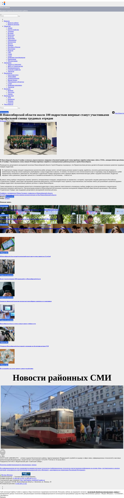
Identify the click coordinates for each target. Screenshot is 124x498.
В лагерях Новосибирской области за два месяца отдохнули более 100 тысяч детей (29, 219)
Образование (12, 40)
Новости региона (13, 24)
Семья (10, 54)
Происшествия (9, 96)
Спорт (10, 56)
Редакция (3, 121)
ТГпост (7, 198)
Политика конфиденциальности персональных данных (18, 465)
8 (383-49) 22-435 (18, 478)
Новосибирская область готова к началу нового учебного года (18, 323)
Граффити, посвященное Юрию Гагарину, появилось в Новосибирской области (26, 193)
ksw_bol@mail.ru (25, 480)
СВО (9, 52)
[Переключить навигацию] (1, 14)
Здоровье (11, 31)
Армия (10, 28)
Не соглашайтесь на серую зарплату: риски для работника (16, 368)
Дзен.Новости (8, 104)
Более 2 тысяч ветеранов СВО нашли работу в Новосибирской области (20, 279)
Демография (12, 76)
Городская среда (13, 75)
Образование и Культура (16, 82)
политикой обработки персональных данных (103, 492)
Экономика (7, 63)
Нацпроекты (8, 73)
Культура (11, 36)
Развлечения (12, 59)
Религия (10, 50)
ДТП (9, 97)
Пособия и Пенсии (14, 47)
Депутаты (11, 92)
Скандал (10, 102)
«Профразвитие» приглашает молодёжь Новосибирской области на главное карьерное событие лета (35, 228)
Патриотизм (12, 42)
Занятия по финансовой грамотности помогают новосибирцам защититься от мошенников (26, 301)
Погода (10, 43)
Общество (7, 26)
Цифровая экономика (15, 85)
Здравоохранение (13, 78)
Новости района (13, 23)
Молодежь (11, 38)
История (10, 33)
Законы (10, 94)
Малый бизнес (12, 80)
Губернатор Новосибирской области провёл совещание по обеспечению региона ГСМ (24, 346)
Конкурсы (11, 35)
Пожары (10, 101)
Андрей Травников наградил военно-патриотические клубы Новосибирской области (28, 195)
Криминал (11, 99)
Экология (11, 71)
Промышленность (14, 68)
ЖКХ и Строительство (15, 66)
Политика (7, 89)
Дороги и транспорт (14, 64)
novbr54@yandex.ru (38, 480)
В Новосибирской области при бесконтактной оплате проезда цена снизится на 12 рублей (25, 256)
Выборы (10, 90)
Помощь (10, 45)
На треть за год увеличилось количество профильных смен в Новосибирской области (30, 210)
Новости (7, 21)
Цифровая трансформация (16, 57)
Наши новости (5, 7)
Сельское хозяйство (14, 69)
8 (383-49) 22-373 (30, 478)
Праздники (11, 49)
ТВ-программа (12, 61)
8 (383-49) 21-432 (21, 483)
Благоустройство (13, 29)
